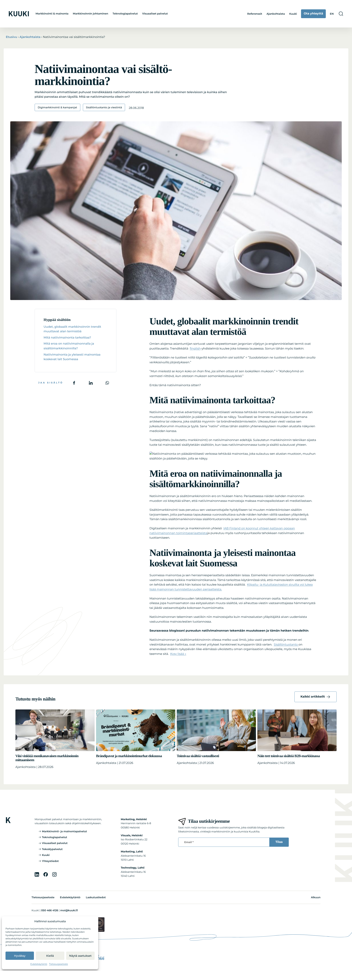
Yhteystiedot (50, 861)
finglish (195, 348)
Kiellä (50, 955)
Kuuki (293, 13)
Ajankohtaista (276, 13)
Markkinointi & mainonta (52, 13)
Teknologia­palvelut (125, 13)
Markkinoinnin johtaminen (90, 13)
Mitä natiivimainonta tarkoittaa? (67, 337)
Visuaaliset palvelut (155, 13)
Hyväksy (19, 955)
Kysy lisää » (178, 654)
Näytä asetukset (80, 955)
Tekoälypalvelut (52, 849)
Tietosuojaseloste (58, 964)
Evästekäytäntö (38, 964)
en (332, 13)
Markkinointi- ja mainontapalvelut (64, 831)
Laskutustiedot (96, 897)
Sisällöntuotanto (286, 644)
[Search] (341, 14)
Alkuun (315, 897)
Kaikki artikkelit (312, 696)
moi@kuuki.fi (69, 910)
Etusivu (11, 37)
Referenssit (254, 13)
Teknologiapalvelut (54, 837)
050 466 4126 (49, 910)
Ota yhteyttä (313, 13)
